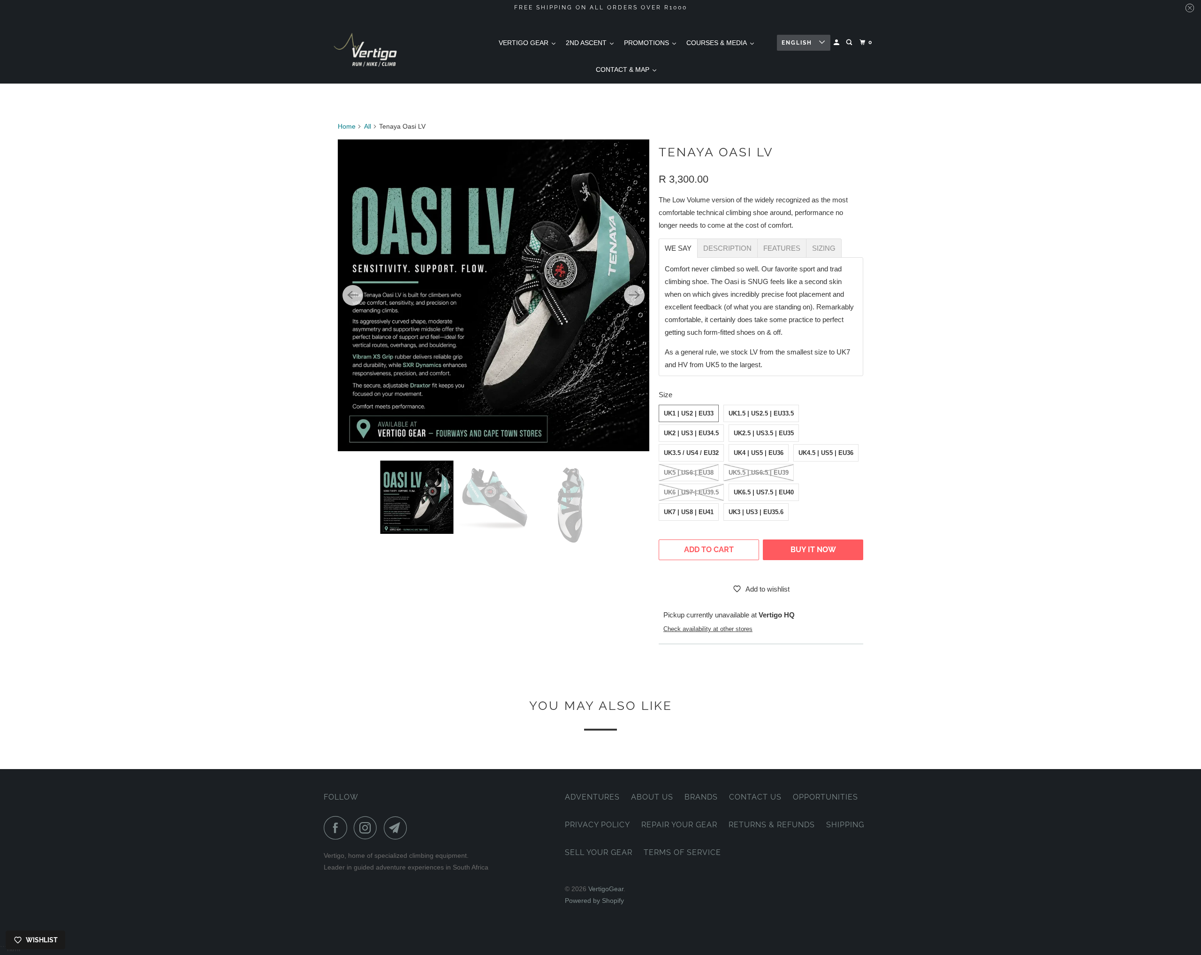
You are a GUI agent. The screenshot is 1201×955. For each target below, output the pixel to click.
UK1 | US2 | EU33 (689, 413)
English (798, 42)
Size (665, 395)
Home (347, 126)
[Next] (634, 295)
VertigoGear (605, 889)
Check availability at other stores (708, 629)
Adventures (592, 797)
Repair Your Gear (679, 824)
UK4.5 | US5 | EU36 (825, 452)
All (367, 126)
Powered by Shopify (594, 900)
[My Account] (837, 42)
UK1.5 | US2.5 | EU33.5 (761, 413)
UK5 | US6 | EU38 (689, 472)
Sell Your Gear (598, 852)
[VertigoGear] (366, 49)
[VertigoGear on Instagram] (368, 827)
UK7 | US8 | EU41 (689, 512)
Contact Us (755, 797)
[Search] (850, 42)
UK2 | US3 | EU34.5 (691, 433)
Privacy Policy (597, 824)
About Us (652, 797)
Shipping (845, 824)
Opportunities (825, 797)
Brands (701, 797)
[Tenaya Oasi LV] (493, 295)
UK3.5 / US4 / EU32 (691, 452)
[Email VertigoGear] (398, 827)
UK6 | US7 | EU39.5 (691, 492)
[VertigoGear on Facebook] (338, 827)
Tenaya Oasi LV (716, 152)
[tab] (678, 248)
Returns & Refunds (772, 824)
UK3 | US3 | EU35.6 (756, 512)
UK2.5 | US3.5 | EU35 (764, 433)
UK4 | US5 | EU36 (758, 452)
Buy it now (813, 549)
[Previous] (352, 295)
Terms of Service (682, 852)
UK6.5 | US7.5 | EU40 (764, 492)
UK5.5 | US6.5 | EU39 (759, 472)
